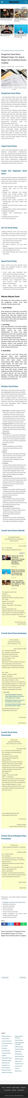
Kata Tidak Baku (6, 1050)
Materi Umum (18, 1061)
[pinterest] (17, 924)
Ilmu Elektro (5, 1045)
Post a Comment (20, 66)
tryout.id (17, 1068)
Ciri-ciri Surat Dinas (9, 228)
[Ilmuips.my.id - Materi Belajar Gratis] (14, 2)
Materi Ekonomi (6, 1065)
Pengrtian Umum (19, 1063)
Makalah (4, 1055)
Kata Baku (4, 1048)
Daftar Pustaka (15, 1087)
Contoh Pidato (5, 1038)
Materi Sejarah (18, 1054)
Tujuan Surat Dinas (9, 146)
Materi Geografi (6, 1067)
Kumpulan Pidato (6, 1053)
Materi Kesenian (19, 1040)
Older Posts (23, 977)
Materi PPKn (18, 1051)
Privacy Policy (7, 1090)
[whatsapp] (23, 924)
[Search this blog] (26, 2)
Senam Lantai (18, 1066)
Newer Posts (5, 977)
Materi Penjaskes (19, 1049)
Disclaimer (23, 1087)
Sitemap (14, 1090)
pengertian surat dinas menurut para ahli (14, 902)
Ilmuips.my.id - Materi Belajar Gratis (16, 1095)
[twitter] (11, 924)
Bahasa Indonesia (6, 1036)
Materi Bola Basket (6, 1060)
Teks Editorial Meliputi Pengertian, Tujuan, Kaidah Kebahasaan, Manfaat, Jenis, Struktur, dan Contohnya (14, 696)
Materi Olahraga (19, 1046)
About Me (8, 1087)
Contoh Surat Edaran (7, 1043)
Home (3, 1087)
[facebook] (4, 924)
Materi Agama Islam (7, 1058)
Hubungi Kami (20, 1090)
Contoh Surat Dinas (6, 1041)
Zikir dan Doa (18, 1071)
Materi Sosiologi (19, 1058)
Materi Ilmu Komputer (7, 1072)
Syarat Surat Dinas (9, 261)
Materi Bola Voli (6, 1062)
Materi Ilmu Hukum (6, 1070)
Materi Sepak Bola (19, 1056)
